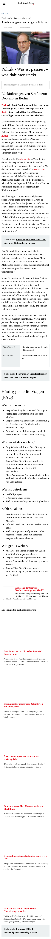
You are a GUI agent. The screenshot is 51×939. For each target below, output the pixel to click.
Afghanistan (25, 159)
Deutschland (40, 169)
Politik (4, 14)
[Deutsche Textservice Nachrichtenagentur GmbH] (8, 591)
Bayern (4, 135)
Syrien (4, 112)
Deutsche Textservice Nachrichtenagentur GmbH (29, 589)
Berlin (4, 105)
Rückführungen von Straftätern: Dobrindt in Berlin (23, 85)
